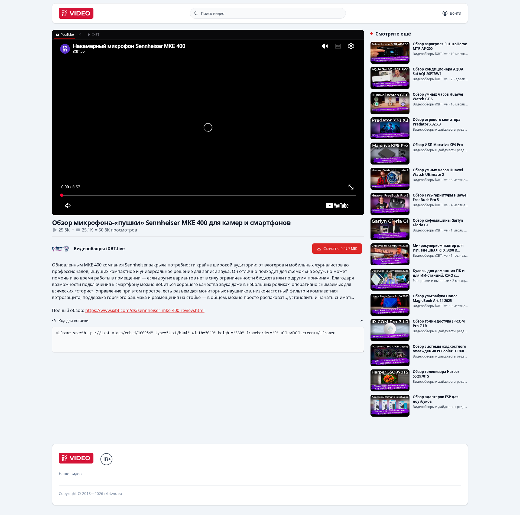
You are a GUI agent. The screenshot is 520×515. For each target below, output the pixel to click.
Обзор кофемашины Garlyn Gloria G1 (438, 222)
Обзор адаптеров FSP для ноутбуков (436, 399)
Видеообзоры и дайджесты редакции (443, 129)
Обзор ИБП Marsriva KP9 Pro (438, 144)
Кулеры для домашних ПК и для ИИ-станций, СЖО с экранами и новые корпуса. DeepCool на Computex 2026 (438, 277)
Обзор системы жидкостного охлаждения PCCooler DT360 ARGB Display (439, 351)
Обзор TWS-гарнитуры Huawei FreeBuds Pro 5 (440, 197)
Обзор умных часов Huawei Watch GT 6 (438, 96)
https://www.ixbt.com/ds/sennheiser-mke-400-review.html (144, 310)
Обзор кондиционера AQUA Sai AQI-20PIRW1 (438, 71)
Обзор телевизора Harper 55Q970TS (436, 374)
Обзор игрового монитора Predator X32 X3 (436, 122)
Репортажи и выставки (431, 280)
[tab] (64, 34)
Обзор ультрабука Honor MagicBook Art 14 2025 (435, 298)
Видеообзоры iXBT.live (99, 249)
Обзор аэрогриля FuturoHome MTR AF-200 (440, 46)
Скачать (340, 248)
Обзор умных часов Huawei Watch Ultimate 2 (438, 172)
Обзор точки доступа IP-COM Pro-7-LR (439, 323)
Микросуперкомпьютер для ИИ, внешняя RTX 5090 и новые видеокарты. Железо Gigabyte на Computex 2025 (438, 252)
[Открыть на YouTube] (79, 34)
